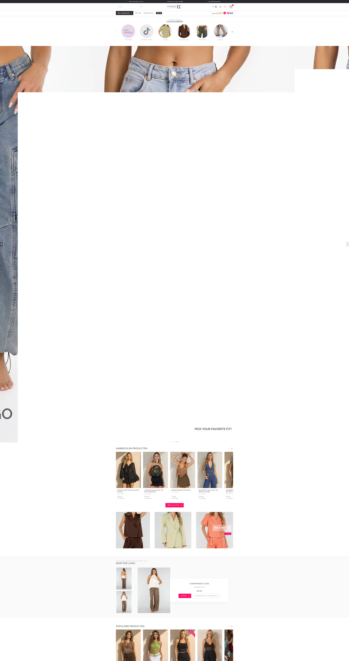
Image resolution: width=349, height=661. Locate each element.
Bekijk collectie (173, 505)
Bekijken (184, 595)
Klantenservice (148, 13)
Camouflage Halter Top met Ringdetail (153, 491)
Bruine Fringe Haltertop (181, 490)
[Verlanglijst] (225, 7)
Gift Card (138, 13)
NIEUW (159, 13)
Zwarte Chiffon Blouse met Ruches (128, 491)
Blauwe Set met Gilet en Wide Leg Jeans (208, 491)
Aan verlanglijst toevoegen (205, 595)
